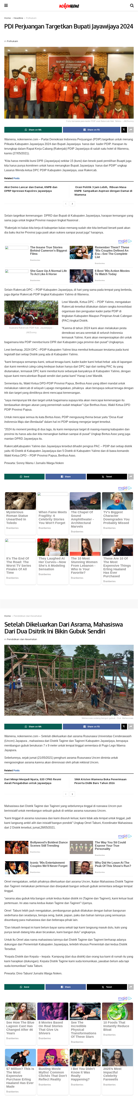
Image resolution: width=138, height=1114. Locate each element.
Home (7, 18)
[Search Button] (132, 5)
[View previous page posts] (65, 203)
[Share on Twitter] (124, 130)
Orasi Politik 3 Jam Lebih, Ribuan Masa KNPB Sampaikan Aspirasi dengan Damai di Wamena (103, 190)
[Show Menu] (6, 5)
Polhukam (31, 18)
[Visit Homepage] (69, 5)
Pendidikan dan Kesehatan (28, 616)
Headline (18, 18)
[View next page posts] (72, 203)
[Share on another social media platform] (131, 130)
